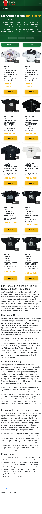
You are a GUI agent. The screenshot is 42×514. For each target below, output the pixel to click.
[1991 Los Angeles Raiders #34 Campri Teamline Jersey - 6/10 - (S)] (10, 243)
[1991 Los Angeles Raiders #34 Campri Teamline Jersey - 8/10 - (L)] (31, 197)
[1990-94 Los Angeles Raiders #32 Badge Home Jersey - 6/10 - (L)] (10, 197)
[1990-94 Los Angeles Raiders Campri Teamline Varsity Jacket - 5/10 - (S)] (31, 105)
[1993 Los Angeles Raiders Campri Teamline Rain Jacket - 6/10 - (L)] (10, 152)
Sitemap (4, 488)
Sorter (31, 45)
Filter (9, 45)
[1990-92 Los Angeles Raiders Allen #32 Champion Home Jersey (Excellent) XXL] (10, 105)
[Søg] (40, 3)
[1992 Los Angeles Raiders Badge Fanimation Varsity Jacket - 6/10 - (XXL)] (10, 56)
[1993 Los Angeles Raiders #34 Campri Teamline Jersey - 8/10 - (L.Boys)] (31, 243)
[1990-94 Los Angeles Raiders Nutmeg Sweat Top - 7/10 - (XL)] (31, 152)
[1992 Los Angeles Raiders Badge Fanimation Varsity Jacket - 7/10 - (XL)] (31, 56)
